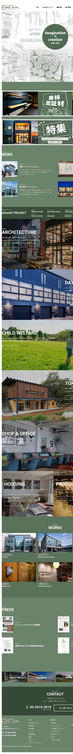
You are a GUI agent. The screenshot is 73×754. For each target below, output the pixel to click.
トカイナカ (54, 731)
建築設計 (54, 723)
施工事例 (68, 7)
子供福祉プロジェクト (58, 728)
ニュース (31, 731)
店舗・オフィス (56, 734)
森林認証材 (31, 734)
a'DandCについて (47, 7)
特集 (29, 737)
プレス (30, 740)
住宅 (52, 737)
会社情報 (31, 728)
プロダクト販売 (56, 740)
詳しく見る (10, 249)
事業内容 (59, 7)
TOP (37, 7)
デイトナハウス (56, 725)
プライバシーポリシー (35, 742)
